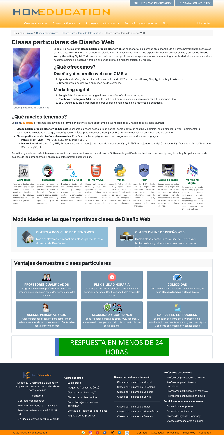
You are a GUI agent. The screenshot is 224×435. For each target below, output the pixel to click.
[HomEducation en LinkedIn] (119, 432)
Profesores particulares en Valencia (187, 390)
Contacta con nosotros (31, 400)
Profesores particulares (101, 23)
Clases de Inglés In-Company (184, 416)
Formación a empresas (139, 23)
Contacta (142, 432)
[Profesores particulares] (117, 23)
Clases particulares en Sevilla (134, 396)
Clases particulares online (82, 397)
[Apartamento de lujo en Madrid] (127, 432)
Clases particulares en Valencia (135, 391)
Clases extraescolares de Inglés (185, 420)
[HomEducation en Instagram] (90, 432)
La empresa (74, 382)
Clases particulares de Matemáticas (137, 411)
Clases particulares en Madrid (134, 382)
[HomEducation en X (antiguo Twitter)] (112, 432)
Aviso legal (157, 432)
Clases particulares (65, 23)
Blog (165, 23)
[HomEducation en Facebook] (105, 432)
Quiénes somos (33, 23)
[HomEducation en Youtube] (98, 432)
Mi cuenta (203, 23)
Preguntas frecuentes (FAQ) (83, 387)
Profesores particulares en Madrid (186, 377)
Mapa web (189, 432)
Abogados (205, 432)
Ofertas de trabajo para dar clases (87, 410)
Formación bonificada (179, 411)
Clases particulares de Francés (135, 416)
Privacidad (173, 432)
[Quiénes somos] (45, 23)
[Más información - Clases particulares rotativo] (112, 346)
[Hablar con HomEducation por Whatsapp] (83, 432)
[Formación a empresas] (155, 23)
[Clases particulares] (79, 23)
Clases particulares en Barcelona (136, 386)
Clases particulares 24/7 (82, 392)
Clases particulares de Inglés (133, 406)
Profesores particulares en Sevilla (186, 395)
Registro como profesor (81, 415)
